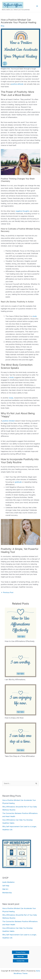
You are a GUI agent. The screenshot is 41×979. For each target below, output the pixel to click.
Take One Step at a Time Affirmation (20, 756)
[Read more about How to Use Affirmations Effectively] (20, 623)
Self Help (5, 886)
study (35, 316)
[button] (20, 952)
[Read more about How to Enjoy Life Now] (20, 700)
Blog (2, 26)
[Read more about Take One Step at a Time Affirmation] (20, 738)
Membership (7, 893)
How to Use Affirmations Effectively (19, 641)
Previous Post (7, 592)
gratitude (18, 482)
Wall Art (5, 889)
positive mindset (8, 421)
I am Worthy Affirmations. (15, 679)
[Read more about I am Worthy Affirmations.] (20, 661)
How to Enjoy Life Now (14, 718)
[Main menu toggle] (37, 6)
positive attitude (17, 84)
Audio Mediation (8, 882)
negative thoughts (22, 211)
